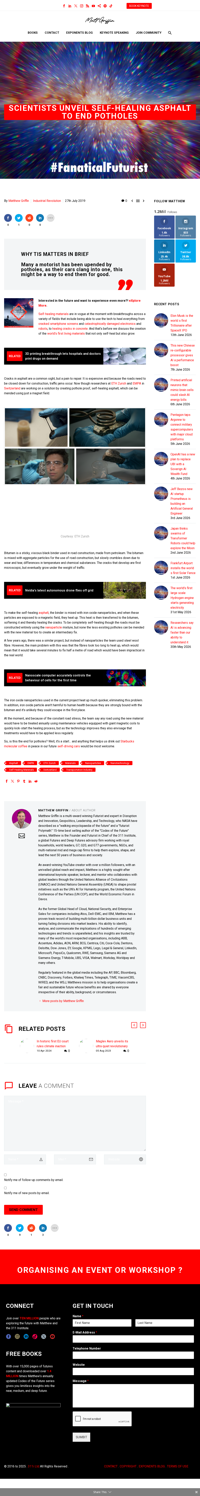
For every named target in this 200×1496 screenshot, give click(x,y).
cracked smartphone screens (58, 324)
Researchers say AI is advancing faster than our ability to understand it (182, 632)
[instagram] (17, 1336)
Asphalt (13, 763)
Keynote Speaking (114, 32)
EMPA (137, 383)
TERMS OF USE (177, 1466)
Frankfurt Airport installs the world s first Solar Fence (183, 568)
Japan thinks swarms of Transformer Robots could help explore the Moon (183, 538)
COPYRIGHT (128, 1466)
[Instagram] (82, 5)
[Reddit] (36, 781)
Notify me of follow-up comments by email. (33, 1180)
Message (81, 1381)
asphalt (44, 613)
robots (42, 328)
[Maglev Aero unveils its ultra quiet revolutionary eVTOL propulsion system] (87, 1046)
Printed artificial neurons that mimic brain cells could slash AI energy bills (182, 390)
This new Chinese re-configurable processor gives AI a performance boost (183, 355)
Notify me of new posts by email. (26, 1193)
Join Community (149, 32)
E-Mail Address (85, 1332)
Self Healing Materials (21, 769)
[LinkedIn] (70, 5)
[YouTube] (93, 5)
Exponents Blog (79, 32)
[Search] (169, 32)
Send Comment (23, 1209)
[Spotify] (105, 5)
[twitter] (43, 1336)
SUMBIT (81, 1437)
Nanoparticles (93, 763)
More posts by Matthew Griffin (63, 1001)
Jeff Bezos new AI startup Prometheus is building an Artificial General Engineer (182, 501)
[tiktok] (34, 1336)
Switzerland (12, 388)
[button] (134, 1025)
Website (79, 1365)
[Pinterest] (18, 781)
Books (33, 32)
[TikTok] (111, 5)
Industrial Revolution (47, 201)
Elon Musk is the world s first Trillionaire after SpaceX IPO (182, 323)
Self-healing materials (53, 314)
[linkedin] (26, 1336)
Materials (70, 763)
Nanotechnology (120, 763)
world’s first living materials (66, 333)
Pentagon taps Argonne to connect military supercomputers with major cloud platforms (182, 427)
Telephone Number (87, 1348)
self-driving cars (68, 746)
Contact (52, 32)
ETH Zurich (118, 383)
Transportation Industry (79, 769)
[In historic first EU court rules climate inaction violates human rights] (28, 1046)
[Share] (99, 5)
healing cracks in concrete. (70, 328)
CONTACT (111, 1466)
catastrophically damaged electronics (110, 324)
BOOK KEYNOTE (139, 5)
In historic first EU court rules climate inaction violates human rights (53, 1046)
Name (78, 1316)
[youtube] (52, 1336)
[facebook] (8, 1336)
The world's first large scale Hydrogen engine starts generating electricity (182, 597)
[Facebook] (64, 5)
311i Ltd (33, 1466)
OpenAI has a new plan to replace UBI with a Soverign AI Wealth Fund (183, 464)
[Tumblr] (24, 781)
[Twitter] (76, 5)
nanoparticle (53, 627)
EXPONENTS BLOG (152, 1466)
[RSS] (87, 5)
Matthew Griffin (18, 201)
